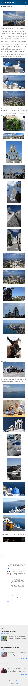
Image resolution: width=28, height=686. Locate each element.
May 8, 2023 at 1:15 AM (17, 562)
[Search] (26, 3)
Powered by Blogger (14, 680)
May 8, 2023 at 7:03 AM (18, 577)
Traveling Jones (10, 2)
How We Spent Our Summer (9, 631)
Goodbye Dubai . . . (6, 663)
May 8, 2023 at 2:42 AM (17, 571)
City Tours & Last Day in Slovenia (10, 647)
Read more (24, 643)
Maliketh (17, 683)
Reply (8, 568)
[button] (26, 7)
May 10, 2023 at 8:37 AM (15, 595)
